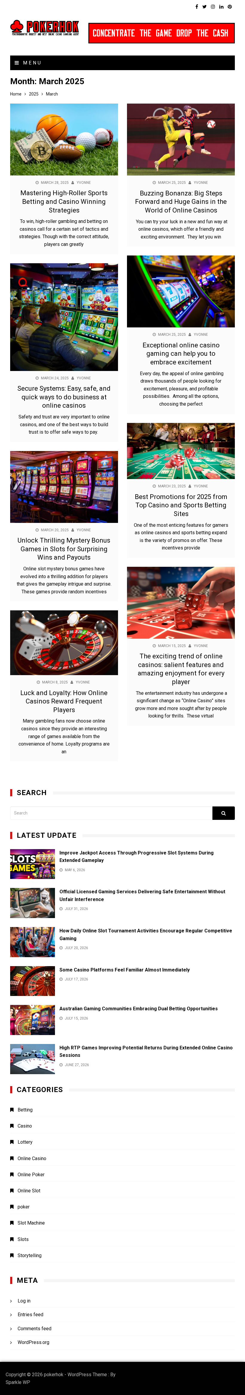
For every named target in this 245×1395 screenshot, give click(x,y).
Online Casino (32, 1158)
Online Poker (31, 1174)
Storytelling (30, 1255)
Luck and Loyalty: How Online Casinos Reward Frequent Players (64, 701)
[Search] (223, 813)
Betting (25, 1110)
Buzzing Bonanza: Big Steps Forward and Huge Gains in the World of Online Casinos (181, 202)
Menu (31, 63)
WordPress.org (33, 1342)
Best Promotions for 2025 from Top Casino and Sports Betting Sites (181, 505)
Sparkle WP (18, 1382)
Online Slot (29, 1191)
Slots (23, 1239)
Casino (25, 1126)
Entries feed (30, 1314)
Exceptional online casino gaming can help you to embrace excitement (181, 353)
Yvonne (84, 183)
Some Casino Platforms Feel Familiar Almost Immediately (124, 970)
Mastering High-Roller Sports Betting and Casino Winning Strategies (64, 201)
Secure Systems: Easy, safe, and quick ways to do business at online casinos (64, 397)
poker (24, 1207)
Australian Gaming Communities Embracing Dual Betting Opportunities (138, 1008)
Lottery (25, 1142)
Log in (24, 1301)
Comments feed (34, 1328)
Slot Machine (31, 1223)
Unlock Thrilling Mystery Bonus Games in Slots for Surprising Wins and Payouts (64, 549)
